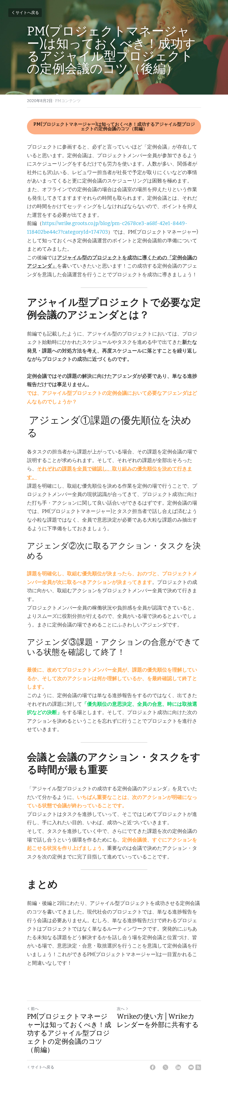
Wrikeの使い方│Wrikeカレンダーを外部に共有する (158, 1021)
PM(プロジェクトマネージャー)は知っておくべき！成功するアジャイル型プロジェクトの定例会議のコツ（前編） (114, 126)
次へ (121, 1008)
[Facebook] (152, 1067)
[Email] (191, 1067)
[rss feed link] (198, 1067)
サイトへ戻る (27, 12)
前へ (35, 1008)
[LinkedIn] (178, 1067)
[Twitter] (165, 1067)
